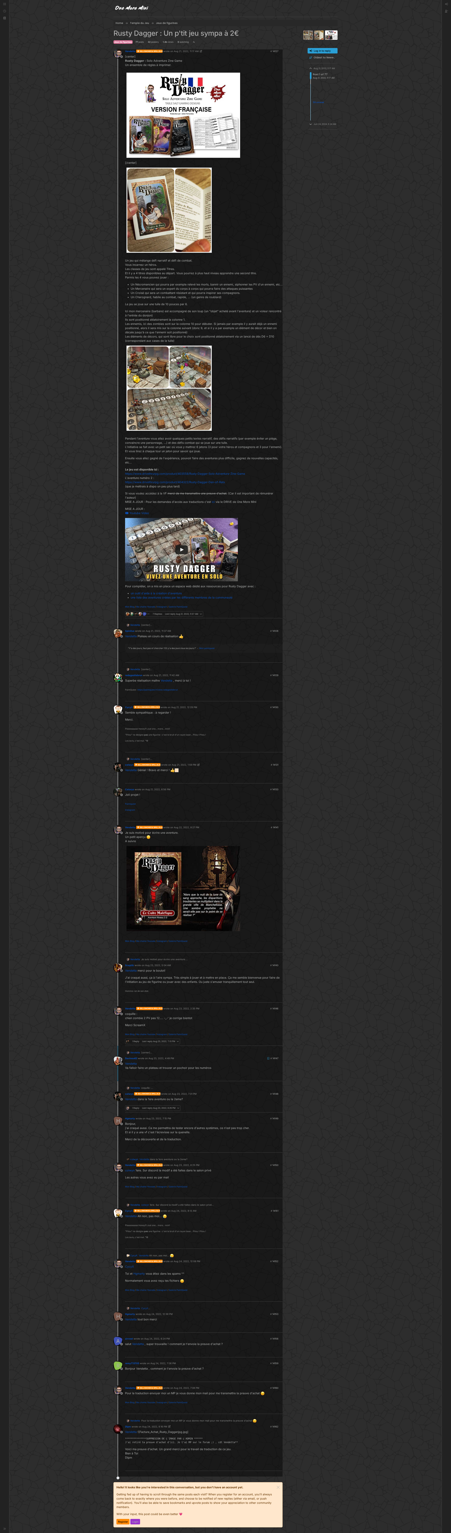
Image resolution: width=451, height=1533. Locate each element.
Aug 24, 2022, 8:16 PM (154, 1426)
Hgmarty (130, 1118)
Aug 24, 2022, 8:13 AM (183, 1210)
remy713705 (132, 1363)
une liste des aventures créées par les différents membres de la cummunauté (181, 597)
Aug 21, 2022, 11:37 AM (158, 630)
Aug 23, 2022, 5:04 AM (158, 965)
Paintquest (130, 804)
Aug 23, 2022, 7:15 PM (158, 1118)
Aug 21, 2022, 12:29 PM (184, 707)
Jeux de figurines (123, 42)
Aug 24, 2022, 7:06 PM (163, 1363)
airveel (129, 1338)
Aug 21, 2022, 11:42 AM (166, 675)
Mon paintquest (207, 648)
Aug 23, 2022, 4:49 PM (161, 1058)
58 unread (318, 102)
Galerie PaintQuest (178, 606)
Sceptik (129, 965)
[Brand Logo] (132, 8)
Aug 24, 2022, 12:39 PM (159, 1314)
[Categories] (4, 4)
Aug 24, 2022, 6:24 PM (157, 1338)
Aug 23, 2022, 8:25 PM (186, 1165)
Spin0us (129, 630)
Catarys (129, 789)
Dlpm (128, 1426)
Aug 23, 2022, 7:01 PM (184, 1093)
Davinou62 (131, 1058)
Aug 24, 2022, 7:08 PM (186, 1387)
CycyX (129, 707)
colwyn (129, 764)
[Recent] (4, 11)
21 (279, 613)
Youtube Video (139, 513)
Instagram (162, 606)
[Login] (446, 4)
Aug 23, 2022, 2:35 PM (186, 1008)
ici (213, 502)
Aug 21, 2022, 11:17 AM (186, 51)
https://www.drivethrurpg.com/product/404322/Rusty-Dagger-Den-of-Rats (175, 482)
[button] (4, 18)
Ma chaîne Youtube (145, 606)
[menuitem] (446, 4)
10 (279, 948)
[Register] (446, 11)
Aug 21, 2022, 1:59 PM (184, 764)
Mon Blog (129, 606)
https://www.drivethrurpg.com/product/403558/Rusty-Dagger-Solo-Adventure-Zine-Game (185, 473)
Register (123, 1521)
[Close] (278, 1487)
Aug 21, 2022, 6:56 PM (157, 789)
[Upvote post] (273, 614)
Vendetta (130, 51)
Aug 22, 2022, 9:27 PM (186, 827)
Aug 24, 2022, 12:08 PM (187, 1261)
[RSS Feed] (193, 42)
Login (135, 1521)
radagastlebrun (133, 675)
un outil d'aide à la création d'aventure (156, 593)
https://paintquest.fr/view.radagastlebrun (158, 689)
